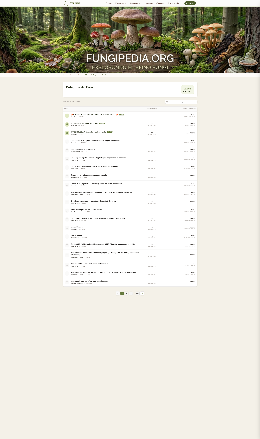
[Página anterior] (118, 293)
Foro (81, 75)
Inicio (110, 3)
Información (174, 3)
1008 (137, 293)
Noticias (161, 3)
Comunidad (136, 3)
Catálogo (120, 3)
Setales (150, 3)
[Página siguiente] (142, 293)
